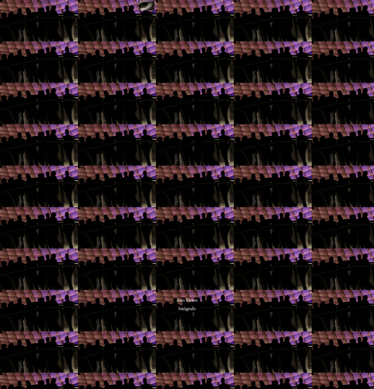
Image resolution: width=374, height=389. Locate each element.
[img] (187, 36)
